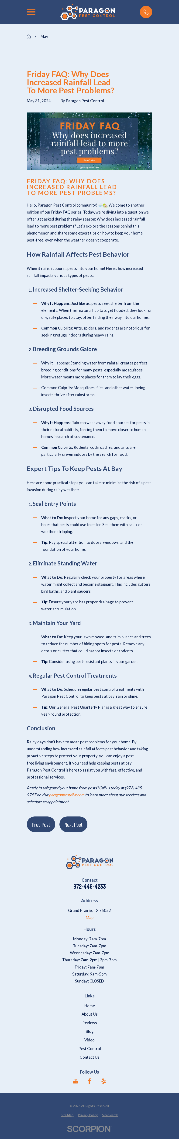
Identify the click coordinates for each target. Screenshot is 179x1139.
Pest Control (89, 1048)
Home (89, 1005)
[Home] (87, 12)
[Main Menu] (31, 12)
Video (89, 1040)
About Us (90, 1014)
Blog (89, 1031)
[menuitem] (67, 1115)
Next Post (74, 824)
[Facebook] (89, 1081)
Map (89, 917)
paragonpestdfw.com (66, 794)
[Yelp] (103, 1081)
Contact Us (90, 1057)
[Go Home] (29, 36)
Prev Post (41, 824)
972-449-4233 (89, 886)
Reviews (89, 1022)
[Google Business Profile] (75, 1081)
